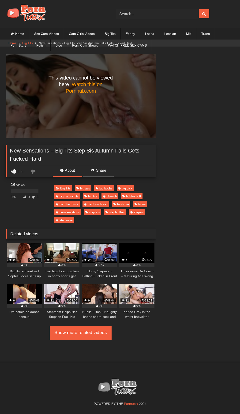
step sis (94, 212)
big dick (127, 188)
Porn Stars (18, 45)
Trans (205, 34)
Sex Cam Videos (46, 34)
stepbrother (116, 212)
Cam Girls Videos (82, 34)
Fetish (40, 45)
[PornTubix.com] (53, 14)
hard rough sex (98, 204)
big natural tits (69, 196)
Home (19, 34)
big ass (85, 188)
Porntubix (131, 404)
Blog (59, 45)
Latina (149, 34)
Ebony (130, 34)
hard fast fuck (69, 204)
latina (142, 204)
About (69, 170)
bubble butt (133, 196)
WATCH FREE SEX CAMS (127, 45)
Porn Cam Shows (85, 45)
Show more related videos (80, 332)
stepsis (139, 212)
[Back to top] (225, 400)
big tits (92, 196)
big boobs (105, 188)
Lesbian (170, 34)
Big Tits (110, 34)
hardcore (123, 204)
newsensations (70, 212)
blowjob (112, 196)
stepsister (66, 220)
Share (100, 170)
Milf (188, 34)
